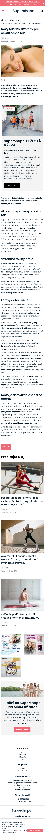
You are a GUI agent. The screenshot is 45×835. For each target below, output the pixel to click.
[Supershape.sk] (23, 11)
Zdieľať (6, 446)
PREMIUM (22, 755)
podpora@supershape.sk (22, 801)
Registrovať (22, 771)
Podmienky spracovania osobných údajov (22, 783)
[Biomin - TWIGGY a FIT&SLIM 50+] (34, 644)
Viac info (12, 185)
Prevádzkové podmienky (22, 780)
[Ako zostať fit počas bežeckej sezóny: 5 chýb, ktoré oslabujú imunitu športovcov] (22, 536)
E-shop (22, 759)
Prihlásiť (42, 11)
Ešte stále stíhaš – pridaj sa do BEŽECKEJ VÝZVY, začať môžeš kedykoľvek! (23, 3)
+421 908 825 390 (22, 799)
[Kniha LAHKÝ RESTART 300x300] (11, 667)
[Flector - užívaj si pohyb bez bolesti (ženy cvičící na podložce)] (11, 644)
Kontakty (22, 787)
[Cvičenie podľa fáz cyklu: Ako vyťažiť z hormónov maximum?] (22, 595)
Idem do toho (22, 730)
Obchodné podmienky (22, 785)
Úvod (22, 752)
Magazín (22, 757)
